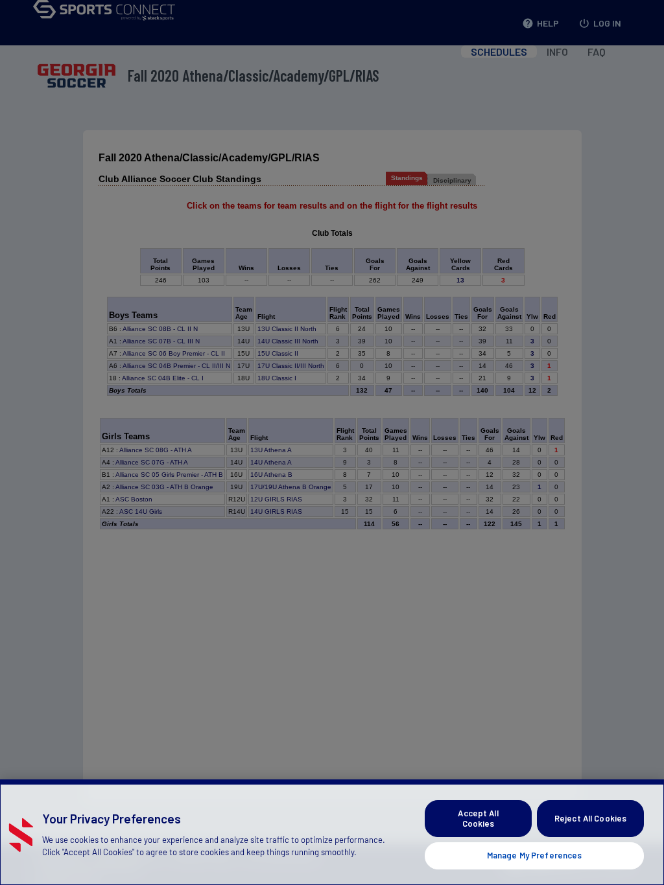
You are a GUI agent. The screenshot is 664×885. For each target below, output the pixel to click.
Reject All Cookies (590, 818)
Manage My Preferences (534, 855)
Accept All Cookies (478, 818)
